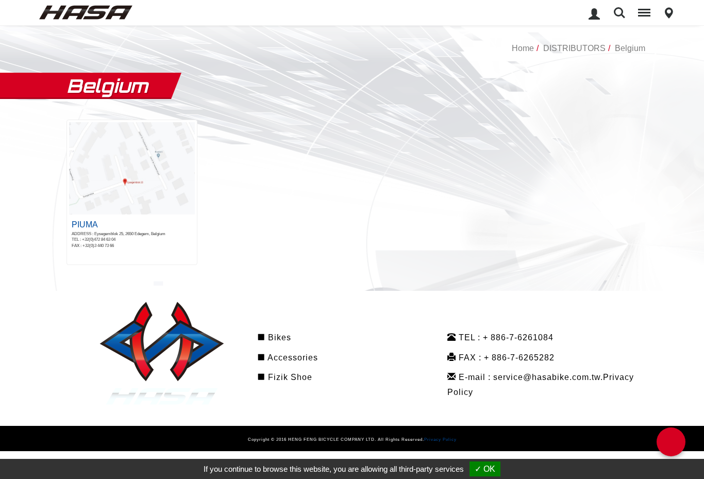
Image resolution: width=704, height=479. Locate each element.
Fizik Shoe (288, 379)
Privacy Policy (440, 441)
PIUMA (85, 224)
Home (523, 48)
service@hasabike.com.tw (546, 379)
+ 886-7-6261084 (518, 339)
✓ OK (485, 469)
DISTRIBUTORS (574, 48)
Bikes (278, 339)
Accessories (291, 359)
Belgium (630, 48)
